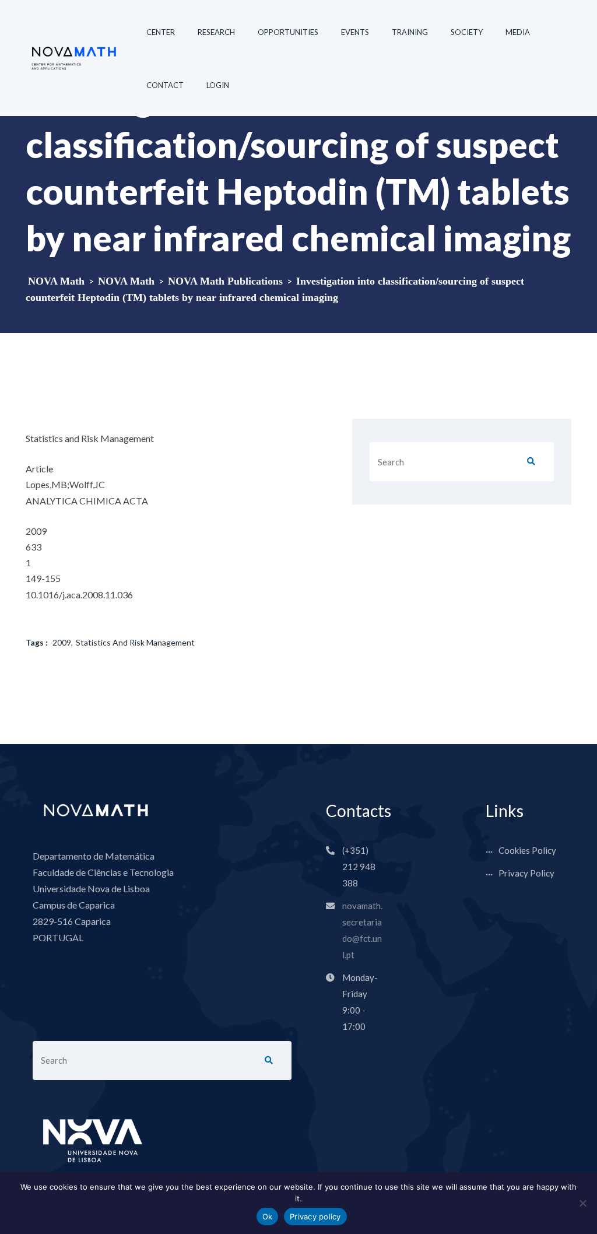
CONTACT (165, 85)
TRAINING (410, 32)
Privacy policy (315, 1216)
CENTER (160, 32)
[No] (582, 1203)
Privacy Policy (526, 873)
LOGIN (217, 85)
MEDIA (517, 32)
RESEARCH (216, 32)
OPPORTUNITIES (288, 32)
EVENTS (355, 32)
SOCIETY (467, 32)
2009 (61, 642)
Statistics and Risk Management (135, 642)
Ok (267, 1216)
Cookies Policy (527, 850)
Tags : (37, 642)
